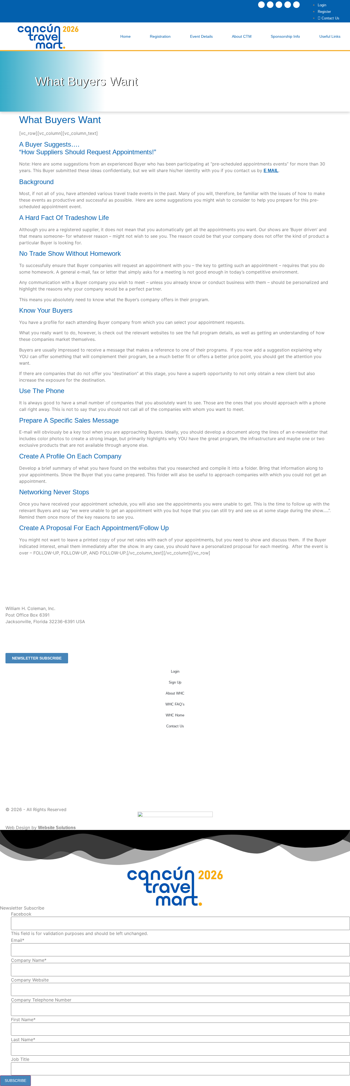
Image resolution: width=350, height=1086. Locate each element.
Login (175, 671)
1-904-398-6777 (21, 632)
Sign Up (175, 682)
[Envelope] (296, 4)
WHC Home (175, 715)
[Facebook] (261, 4)
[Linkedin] (279, 4)
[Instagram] (270, 4)
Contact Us (175, 726)
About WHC (175, 693)
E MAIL (271, 170)
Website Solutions (57, 827)
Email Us (14, 639)
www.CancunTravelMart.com (34, 645)
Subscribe (15, 1080)
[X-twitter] (287, 4)
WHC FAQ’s (175, 704)
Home (125, 36)
